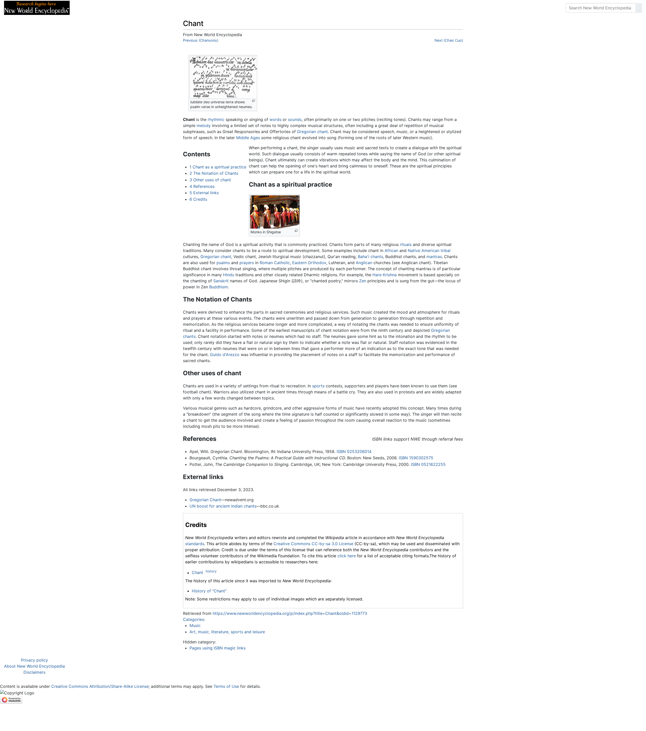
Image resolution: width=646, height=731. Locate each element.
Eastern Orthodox (309, 262)
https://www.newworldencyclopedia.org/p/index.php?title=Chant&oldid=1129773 (290, 613)
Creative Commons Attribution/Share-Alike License (100, 686)
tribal (445, 250)
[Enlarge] (253, 100)
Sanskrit (221, 280)
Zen (362, 280)
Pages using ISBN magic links (218, 647)
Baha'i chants (370, 256)
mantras (434, 256)
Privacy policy (34, 660)
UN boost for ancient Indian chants (223, 506)
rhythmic (216, 119)
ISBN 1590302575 (416, 457)
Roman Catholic (275, 262)
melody (204, 125)
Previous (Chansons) (200, 40)
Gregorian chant (312, 131)
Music (195, 625)
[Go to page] (638, 8)
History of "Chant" (209, 590)
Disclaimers (34, 672)
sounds (295, 119)
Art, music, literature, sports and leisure (227, 631)
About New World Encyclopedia (34, 666)
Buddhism (218, 286)
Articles (85, 7)
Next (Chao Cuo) (449, 40)
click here (346, 555)
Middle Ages (248, 137)
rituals (406, 244)
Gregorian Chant (205, 499)
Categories (193, 619)
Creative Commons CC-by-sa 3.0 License (313, 543)
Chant (197, 572)
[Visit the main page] (37, 7)
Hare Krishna (384, 274)
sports (318, 385)
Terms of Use (226, 686)
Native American (423, 250)
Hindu (228, 274)
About (106, 7)
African (391, 250)
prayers (246, 262)
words (275, 119)
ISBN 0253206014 (354, 451)
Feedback (129, 7)
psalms (223, 262)
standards (194, 543)
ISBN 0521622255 (428, 464)
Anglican (364, 262)
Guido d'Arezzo (224, 354)
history (211, 571)
